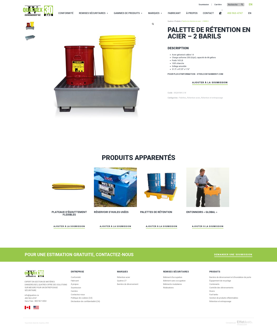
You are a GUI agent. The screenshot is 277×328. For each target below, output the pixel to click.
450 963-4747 (235, 13)
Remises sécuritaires (92, 13)
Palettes (182, 98)
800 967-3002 (41, 301)
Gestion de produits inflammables (223, 298)
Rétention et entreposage (212, 98)
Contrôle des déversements (221, 288)
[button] (153, 24)
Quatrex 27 (121, 281)
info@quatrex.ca (32, 295)
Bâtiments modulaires (172, 284)
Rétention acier (193, 98)
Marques (153, 13)
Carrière (218, 4)
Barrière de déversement (127, 284)
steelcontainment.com (210, 74)
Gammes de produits (127, 13)
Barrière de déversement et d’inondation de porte (230, 277)
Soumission (204, 4)
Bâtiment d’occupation (172, 277)
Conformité (65, 13)
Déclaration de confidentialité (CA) (85, 301)
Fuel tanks (213, 295)
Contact (208, 13)
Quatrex (42, 323)
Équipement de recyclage (220, 281)
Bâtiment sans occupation (174, 281)
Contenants (214, 284)
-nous (78, 295)
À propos (191, 13)
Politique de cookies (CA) (81, 298)
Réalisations (168, 288)
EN (250, 4)
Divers (212, 291)
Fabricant (174, 13)
